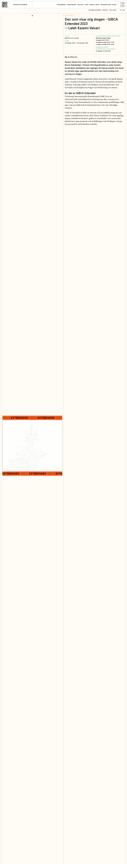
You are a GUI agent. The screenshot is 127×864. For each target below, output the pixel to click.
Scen (86, 4)
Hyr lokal (112, 10)
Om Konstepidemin (95, 10)
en (124, 10)
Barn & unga (94, 4)
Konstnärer (71, 4)
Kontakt (105, 10)
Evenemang (61, 4)
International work (108, 4)
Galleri (80, 4)
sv (121, 10)
